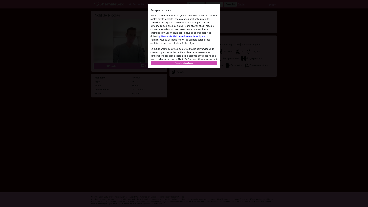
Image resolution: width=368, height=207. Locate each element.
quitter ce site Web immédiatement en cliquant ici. (184, 36)
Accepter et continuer (184, 63)
